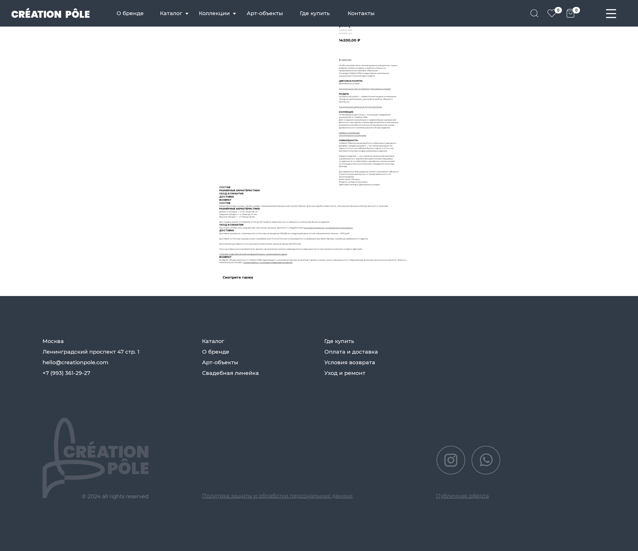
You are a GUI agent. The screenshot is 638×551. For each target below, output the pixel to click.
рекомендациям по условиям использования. (328, 227)
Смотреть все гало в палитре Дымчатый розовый (365, 88)
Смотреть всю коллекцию (352, 135)
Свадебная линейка (230, 373)
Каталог (171, 13)
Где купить (315, 13)
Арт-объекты (220, 362)
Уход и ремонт (344, 373)
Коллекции (214, 13)
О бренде (130, 13)
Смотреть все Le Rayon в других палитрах (360, 107)
